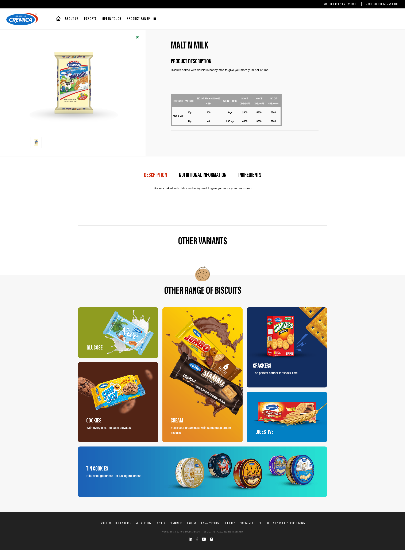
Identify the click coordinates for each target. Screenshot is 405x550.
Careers (192, 523)
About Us (72, 19)
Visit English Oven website (382, 4)
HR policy (229, 523)
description (155, 175)
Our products (123, 523)
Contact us (176, 523)
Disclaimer (246, 523)
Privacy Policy (210, 523)
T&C (260, 523)
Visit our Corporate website (340, 4)
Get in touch (111, 19)
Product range (139, 19)
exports (90, 19)
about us (105, 523)
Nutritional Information (203, 175)
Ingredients (249, 175)
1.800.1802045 (296, 523)
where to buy (143, 523)
